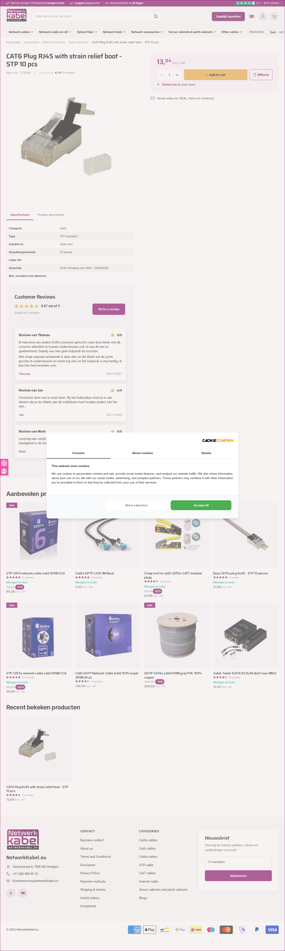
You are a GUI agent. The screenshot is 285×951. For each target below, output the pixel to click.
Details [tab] (206, 453)
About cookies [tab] (142, 453)
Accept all (201, 505)
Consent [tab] (78, 453)
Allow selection (136, 505)
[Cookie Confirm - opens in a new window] (217, 440)
